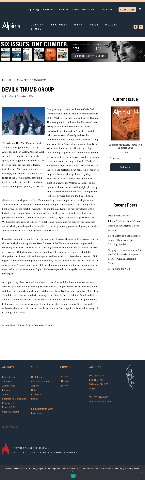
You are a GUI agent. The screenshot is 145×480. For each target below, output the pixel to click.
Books (34, 398)
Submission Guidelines (14, 398)
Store (36, 28)
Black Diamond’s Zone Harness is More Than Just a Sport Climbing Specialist (124, 240)
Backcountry (31, 452)
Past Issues (64, 9)
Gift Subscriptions (40, 381)
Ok (73, 476)
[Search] (140, 9)
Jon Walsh (9, 96)
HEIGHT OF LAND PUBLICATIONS (32, 448)
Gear (94, 24)
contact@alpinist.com (100, 401)
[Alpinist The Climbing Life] (12, 26)
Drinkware (36, 394)
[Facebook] (135, 27)
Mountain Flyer (72, 452)
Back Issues (37, 377)
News (78, 24)
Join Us (37, 24)
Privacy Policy (9, 407)
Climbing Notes (15, 80)
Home (4, 80)
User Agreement (10, 411)
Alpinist (18, 452)
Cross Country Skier (50, 452)
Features (59, 24)
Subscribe (127, 9)
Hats (33, 390)
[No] (141, 472)
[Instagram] (141, 27)
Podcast (113, 24)
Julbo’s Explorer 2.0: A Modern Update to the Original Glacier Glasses (124, 225)
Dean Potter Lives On (119, 215)
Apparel (35, 385)
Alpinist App (33, 9)
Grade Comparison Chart (83, 9)
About (5, 394)
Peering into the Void (119, 268)
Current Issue (49, 9)
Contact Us (8, 403)
